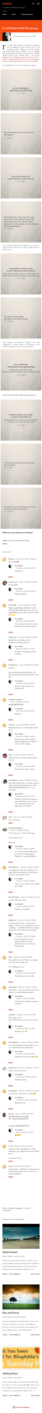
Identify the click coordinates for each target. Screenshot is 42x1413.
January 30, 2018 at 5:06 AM (25, 725)
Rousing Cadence (27, 14)
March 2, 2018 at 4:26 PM (24, 1132)
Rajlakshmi (12, 920)
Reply (11, 577)
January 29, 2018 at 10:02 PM (27, 637)
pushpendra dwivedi (15, 699)
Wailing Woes (10, 1373)
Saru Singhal (19, 566)
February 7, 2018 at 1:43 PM (27, 987)
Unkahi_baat (13, 1068)
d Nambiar (12, 1015)
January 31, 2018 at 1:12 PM (28, 780)
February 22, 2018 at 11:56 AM (26, 1100)
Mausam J (12, 559)
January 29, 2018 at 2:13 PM (27, 605)
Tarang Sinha (13, 780)
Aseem (11, 1166)
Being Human (9, 1251)
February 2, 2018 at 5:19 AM (19, 830)
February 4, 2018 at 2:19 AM (30, 897)
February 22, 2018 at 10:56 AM (26, 1077)
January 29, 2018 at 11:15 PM (28, 665)
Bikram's (12, 842)
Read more (35, 1274)
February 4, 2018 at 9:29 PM (25, 881)
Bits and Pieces (10, 1312)
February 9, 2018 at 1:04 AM (29, 1042)
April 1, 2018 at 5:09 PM (22, 1166)
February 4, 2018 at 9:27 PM (25, 796)
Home (4, 14)
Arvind (11, 1146)
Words (7, 3)
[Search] (33, 3)
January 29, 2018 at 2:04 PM (28, 582)
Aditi (10, 957)
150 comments (14, 1395)
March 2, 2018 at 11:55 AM (24, 1114)
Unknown (12, 725)
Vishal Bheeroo (14, 867)
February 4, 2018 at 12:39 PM (25, 568)
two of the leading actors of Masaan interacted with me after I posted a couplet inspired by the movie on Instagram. (21, 57)
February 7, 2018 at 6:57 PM (26, 1015)
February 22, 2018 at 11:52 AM (29, 1091)
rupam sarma (13, 582)
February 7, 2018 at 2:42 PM (25, 998)
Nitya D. (11, 1114)
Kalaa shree (13, 637)
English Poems (13, 540)
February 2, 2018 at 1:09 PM (29, 867)
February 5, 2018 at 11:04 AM (26, 936)
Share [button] (4, 544)
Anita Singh (12, 605)
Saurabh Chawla (14, 897)
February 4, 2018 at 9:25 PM (25, 621)
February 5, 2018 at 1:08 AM (26, 920)
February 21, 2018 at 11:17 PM (29, 1068)
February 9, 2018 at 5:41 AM (25, 1054)
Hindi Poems (24, 540)
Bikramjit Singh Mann (16, 828)
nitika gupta (13, 987)
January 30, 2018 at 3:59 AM (19, 702)
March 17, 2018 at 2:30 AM (23, 1146)
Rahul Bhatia (13, 1091)
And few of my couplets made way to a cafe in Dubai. (20, 61)
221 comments (14, 1335)
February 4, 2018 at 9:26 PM (25, 736)
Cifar (10, 817)
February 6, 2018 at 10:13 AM (26, 973)
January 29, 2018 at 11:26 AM (26, 559)
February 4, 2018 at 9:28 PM (25, 849)
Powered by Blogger (22, 1407)
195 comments (14, 1274)
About (14, 14)
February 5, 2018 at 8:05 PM (23, 957)
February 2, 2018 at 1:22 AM (22, 817)
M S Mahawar (13, 665)
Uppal (10, 755)
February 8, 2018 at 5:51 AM (25, 1028)
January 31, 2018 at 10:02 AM (23, 755)
